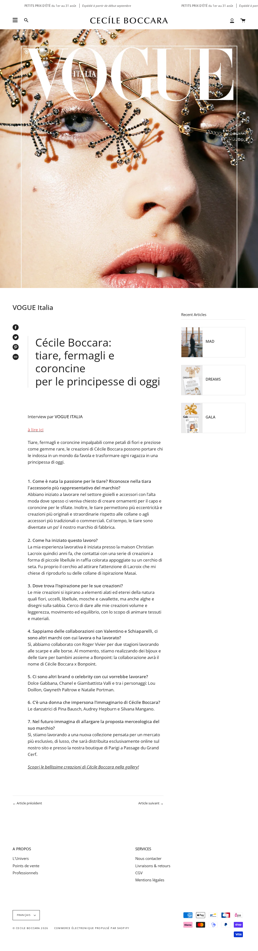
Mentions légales (149, 879)
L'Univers (21, 858)
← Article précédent (27, 803)
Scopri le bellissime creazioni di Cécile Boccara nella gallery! (83, 767)
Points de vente (26, 865)
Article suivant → (151, 803)
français (24, 915)
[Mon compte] (232, 20)
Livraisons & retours (152, 865)
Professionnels (25, 872)
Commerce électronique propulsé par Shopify (91, 928)
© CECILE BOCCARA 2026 (30, 928)
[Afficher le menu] (15, 20)
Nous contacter (148, 858)
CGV (139, 872)
